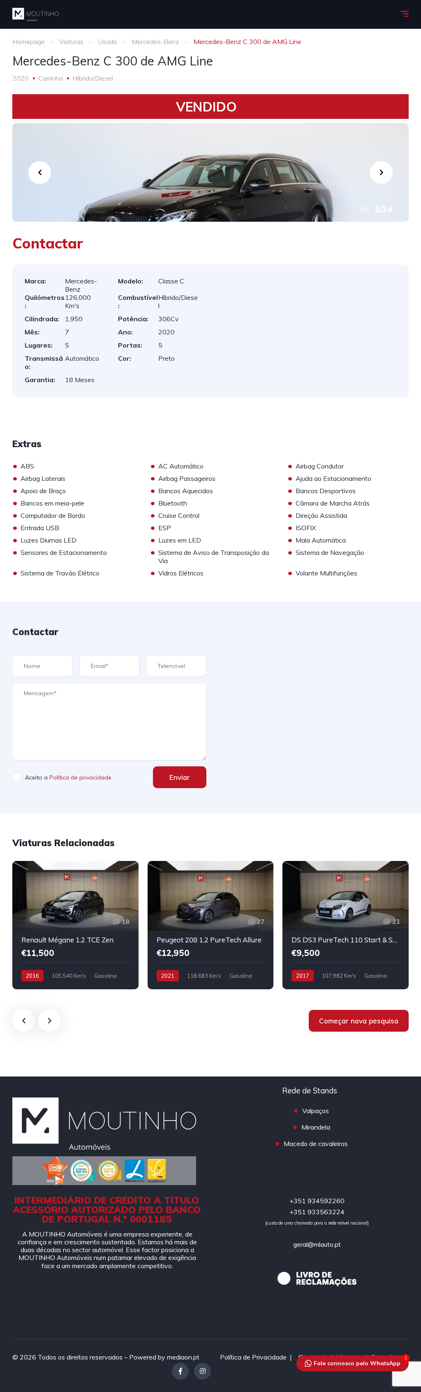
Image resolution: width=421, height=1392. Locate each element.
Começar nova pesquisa (358, 1020)
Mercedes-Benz (155, 41)
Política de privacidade (80, 777)
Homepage (28, 41)
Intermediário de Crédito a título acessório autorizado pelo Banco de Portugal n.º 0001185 (107, 1209)
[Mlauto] (35, 14)
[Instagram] (202, 1371)
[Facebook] (180, 1371)
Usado (107, 41)
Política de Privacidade (253, 1357)
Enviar (179, 777)
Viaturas (71, 41)
